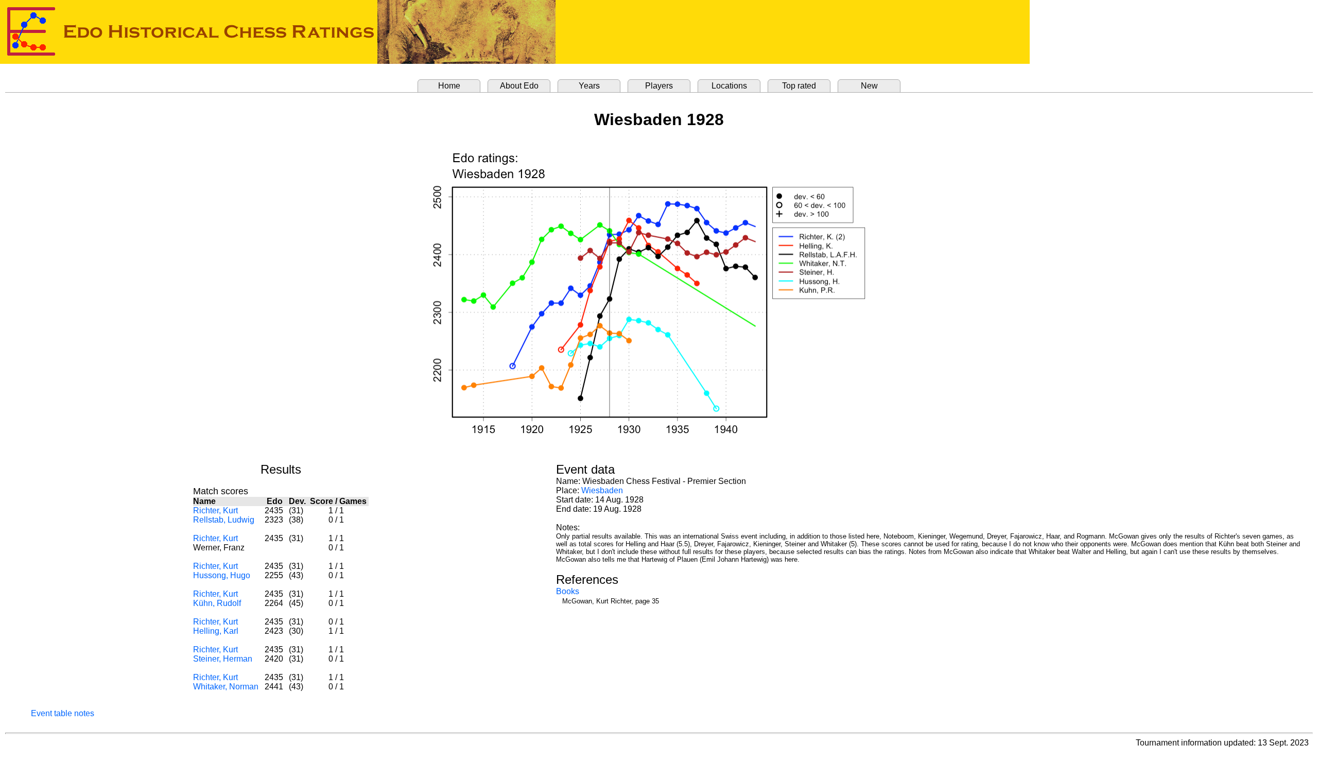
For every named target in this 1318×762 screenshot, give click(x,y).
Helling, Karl (215, 631)
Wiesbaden (602, 490)
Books (567, 591)
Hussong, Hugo (221, 575)
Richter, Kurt (215, 510)
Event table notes (62, 713)
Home (449, 85)
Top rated (799, 85)
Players (659, 85)
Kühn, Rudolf (217, 603)
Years (589, 85)
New (869, 85)
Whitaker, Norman (225, 686)
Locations (729, 85)
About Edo (519, 85)
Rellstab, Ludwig (223, 519)
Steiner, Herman (222, 658)
